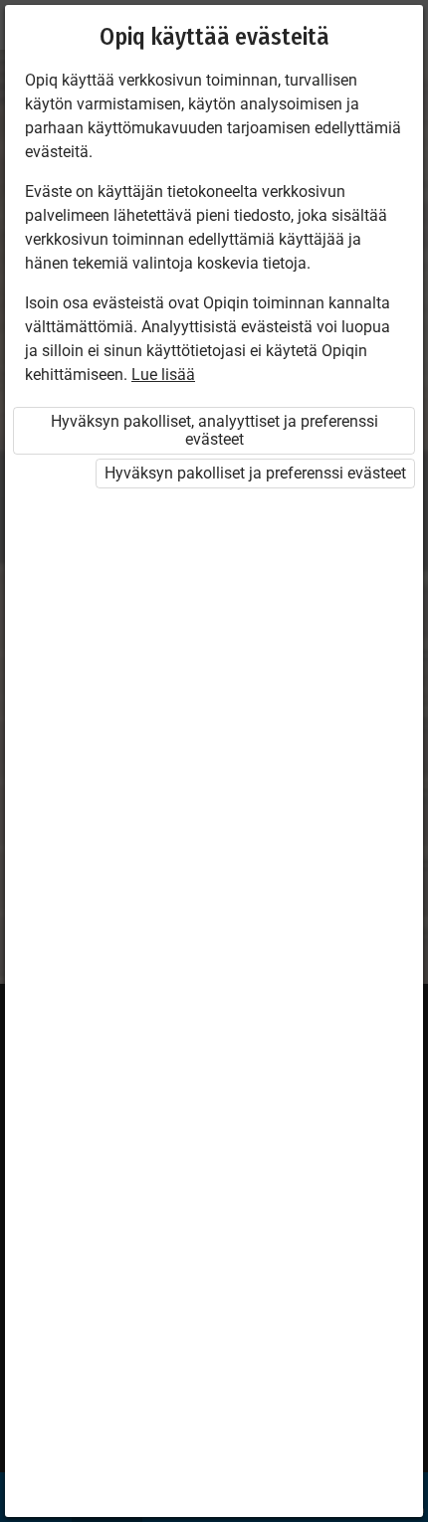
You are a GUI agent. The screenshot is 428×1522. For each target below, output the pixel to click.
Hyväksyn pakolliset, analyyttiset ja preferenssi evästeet (214, 430)
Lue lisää (163, 374)
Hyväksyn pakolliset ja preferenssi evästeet (255, 473)
